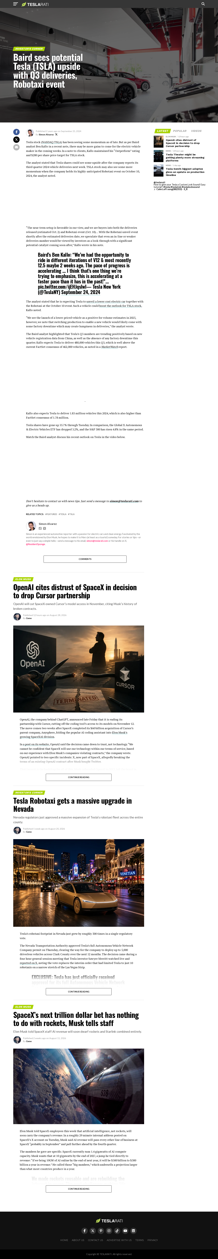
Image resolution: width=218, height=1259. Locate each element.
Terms (139, 1240)
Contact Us (95, 1240)
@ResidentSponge (35, 544)
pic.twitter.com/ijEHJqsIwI (62, 286)
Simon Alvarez (46, 134)
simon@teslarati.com (124, 501)
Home (64, 1240)
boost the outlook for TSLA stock (120, 306)
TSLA (72, 514)
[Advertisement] (85, 203)
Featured (52, 514)
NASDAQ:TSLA (51, 142)
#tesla (166, 187)
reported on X (28, 963)
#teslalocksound (191, 187)
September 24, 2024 (80, 292)
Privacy (152, 1240)
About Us (78, 1240)
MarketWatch (109, 347)
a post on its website (36, 744)
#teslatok (176, 187)
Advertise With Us (119, 1240)
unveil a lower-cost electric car (105, 301)
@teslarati (159, 182)
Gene (29, 618)
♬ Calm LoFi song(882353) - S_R (171, 189)
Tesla (63, 514)
